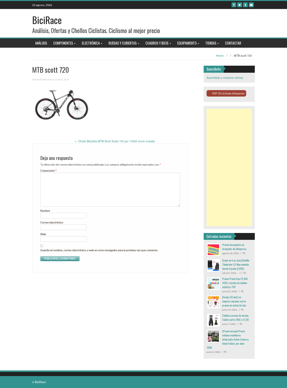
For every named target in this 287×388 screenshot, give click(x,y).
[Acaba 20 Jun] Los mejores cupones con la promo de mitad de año (234, 301)
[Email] (251, 4)
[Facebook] (234, 4)
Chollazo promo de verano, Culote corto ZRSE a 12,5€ (235, 317)
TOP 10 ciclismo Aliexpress (228, 93)
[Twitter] (239, 4)
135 (240, 273)
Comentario (48, 170)
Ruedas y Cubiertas (123, 43)
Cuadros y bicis (156, 43)
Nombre (45, 210)
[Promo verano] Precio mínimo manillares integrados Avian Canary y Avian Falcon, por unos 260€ (227, 339)
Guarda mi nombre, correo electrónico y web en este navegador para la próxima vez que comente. (99, 250)
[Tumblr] (245, 4)
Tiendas (210, 43)
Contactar (233, 43)
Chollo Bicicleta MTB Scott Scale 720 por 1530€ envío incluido (115, 141)
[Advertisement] (229, 167)
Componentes (63, 43)
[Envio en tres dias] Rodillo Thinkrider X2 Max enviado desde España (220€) (235, 264)
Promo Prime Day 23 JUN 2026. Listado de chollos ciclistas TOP (234, 283)
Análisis (41, 43)
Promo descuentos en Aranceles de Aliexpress (234, 247)
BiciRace (47, 20)
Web (43, 234)
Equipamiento (187, 43)
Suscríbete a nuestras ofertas (225, 78)
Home (220, 55)
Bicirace (47, 79)
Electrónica (91, 43)
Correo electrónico (51, 222)
